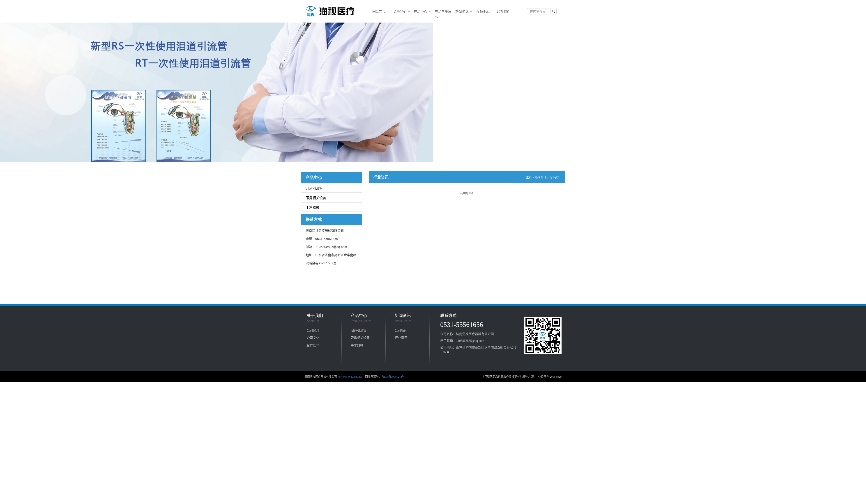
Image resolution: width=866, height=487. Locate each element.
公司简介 (313, 330)
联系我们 (503, 11)
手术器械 (312, 207)
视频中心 (483, 11)
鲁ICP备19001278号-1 (394, 376)
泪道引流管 (314, 188)
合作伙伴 (313, 345)
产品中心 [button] (421, 11)
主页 (529, 177)
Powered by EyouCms (349, 376)
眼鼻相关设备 (316, 197)
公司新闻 (401, 330)
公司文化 (313, 337)
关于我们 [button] (400, 11)
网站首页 (379, 11)
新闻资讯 (540, 177)
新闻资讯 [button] (462, 11)
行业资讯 (555, 177)
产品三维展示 (443, 13)
